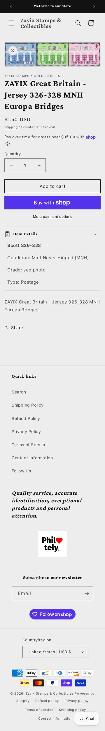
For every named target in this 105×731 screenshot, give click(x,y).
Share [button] (17, 327)
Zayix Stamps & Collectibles (50, 693)
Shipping (11, 127)
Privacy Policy (26, 431)
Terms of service (39, 710)
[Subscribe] (86, 593)
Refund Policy (26, 418)
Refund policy (47, 701)
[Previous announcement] (10, 6)
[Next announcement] (94, 6)
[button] (11, 23)
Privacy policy (76, 701)
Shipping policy (72, 710)
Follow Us (21, 470)
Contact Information (32, 457)
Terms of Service (29, 444)
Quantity (12, 153)
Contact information (55, 718)
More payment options (52, 216)
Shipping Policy (28, 404)
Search (19, 391)
